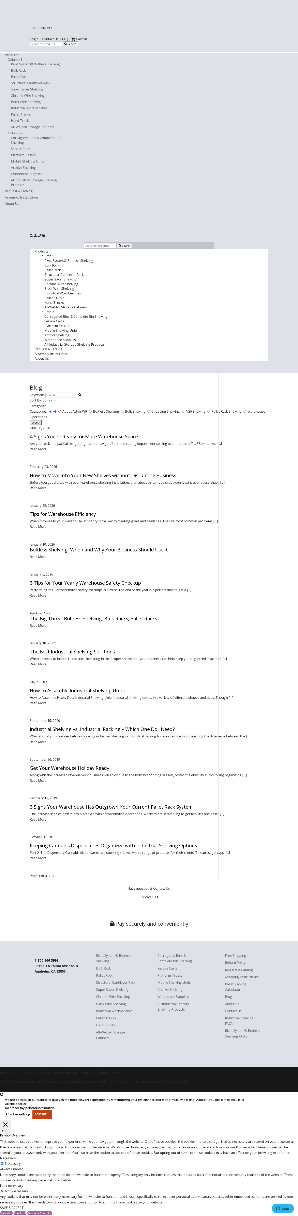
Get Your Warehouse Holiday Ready (69, 768)
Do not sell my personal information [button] (29, 1108)
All (55, 411)
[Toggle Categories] (48, 406)
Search (71, 44)
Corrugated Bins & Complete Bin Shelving (76, 316)
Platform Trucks (23, 155)
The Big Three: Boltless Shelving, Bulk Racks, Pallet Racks (93, 618)
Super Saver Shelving (27, 89)
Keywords (37, 395)
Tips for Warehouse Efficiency (63, 514)
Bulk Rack (18, 70)
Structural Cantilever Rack (30, 83)
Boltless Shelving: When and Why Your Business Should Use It (99, 549)
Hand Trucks (20, 120)
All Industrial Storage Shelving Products (74, 344)
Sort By (35, 400)
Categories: (38, 411)
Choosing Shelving (166, 411)
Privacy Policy (10, 1073)
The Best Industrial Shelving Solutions (72, 651)
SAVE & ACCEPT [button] (12, 1207)
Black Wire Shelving (26, 102)
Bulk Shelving (135, 411)
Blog (228, 996)
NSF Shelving (196, 411)
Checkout (20, 1213)
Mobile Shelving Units (27, 161)
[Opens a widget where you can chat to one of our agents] (282, 1209)
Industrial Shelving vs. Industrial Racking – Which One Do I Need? (102, 729)
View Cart (6, 1213)
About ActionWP (75, 411)
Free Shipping (235, 955)
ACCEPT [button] (40, 1114)
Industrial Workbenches (29, 108)
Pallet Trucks (21, 114)
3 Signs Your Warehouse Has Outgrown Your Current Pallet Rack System (111, 806)
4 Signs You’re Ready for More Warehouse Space (84, 436)
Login (34, 39)
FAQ (65, 39)
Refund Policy (235, 962)
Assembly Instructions (22, 197)
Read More (38, 449)
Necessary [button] (8, 1158)
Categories (38, 406)
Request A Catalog (19, 191)
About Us (12, 203)
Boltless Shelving (106, 411)
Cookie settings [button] (18, 1114)
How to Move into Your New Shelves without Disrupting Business (103, 475)
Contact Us (50, 39)
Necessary (13, 1163)
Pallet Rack (19, 76)
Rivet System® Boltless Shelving (35, 64)
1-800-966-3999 (42, 28)
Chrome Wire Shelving (28, 95)
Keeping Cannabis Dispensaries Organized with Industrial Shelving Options (113, 845)
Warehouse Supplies (26, 174)
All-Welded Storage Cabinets (32, 127)
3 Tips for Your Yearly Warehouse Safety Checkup (85, 582)
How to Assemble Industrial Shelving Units (77, 690)
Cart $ (83, 39)
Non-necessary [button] (11, 1185)
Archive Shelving (23, 167)
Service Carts (21, 149)
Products (11, 55)
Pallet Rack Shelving (226, 411)
